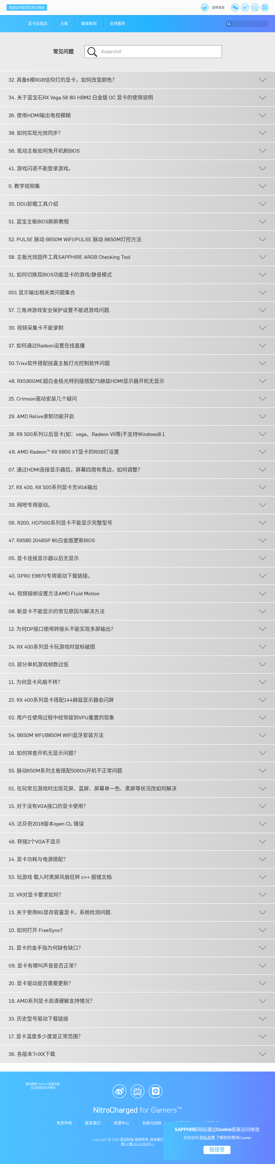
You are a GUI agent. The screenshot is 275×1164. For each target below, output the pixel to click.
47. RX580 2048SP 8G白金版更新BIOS (52, 540)
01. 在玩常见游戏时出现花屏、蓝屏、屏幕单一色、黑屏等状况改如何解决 (93, 788)
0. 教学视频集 (24, 186)
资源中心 (121, 1123)
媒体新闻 (89, 23)
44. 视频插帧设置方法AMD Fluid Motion (54, 593)
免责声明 (64, 1123)
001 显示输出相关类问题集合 (42, 292)
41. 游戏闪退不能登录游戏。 (41, 168)
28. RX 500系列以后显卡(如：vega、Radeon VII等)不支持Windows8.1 (87, 434)
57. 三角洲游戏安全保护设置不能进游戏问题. (59, 310)
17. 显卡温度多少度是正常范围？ (46, 1036)
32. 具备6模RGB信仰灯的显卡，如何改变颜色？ (63, 80)
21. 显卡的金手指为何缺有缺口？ (46, 948)
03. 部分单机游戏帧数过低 (39, 664)
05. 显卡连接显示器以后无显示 (44, 558)
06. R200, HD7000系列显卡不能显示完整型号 (60, 523)
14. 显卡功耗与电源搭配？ (38, 859)
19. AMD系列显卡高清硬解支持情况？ (52, 1001)
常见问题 (63, 51)
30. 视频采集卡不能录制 (36, 328)
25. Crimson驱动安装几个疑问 (43, 399)
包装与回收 (152, 1123)
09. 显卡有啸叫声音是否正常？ (44, 966)
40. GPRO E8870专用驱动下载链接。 (51, 576)
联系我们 (93, 1123)
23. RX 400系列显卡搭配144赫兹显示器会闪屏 (61, 700)
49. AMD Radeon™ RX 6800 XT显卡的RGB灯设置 (64, 452)
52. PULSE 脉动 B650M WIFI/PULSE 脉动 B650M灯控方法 (75, 239)
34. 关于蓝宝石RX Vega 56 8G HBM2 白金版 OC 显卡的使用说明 (81, 97)
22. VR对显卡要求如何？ (36, 895)
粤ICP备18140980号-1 (137, 1144)
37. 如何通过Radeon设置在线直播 (47, 345)
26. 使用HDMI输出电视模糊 (40, 115)
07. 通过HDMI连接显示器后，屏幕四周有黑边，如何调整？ (76, 470)
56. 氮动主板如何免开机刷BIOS (44, 151)
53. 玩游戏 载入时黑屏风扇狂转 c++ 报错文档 (60, 877)
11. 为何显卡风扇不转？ (36, 682)
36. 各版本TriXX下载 (32, 1054)
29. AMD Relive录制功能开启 (41, 416)
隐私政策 (207, 1137)
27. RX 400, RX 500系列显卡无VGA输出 (53, 487)
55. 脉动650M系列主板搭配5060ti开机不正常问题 (65, 771)
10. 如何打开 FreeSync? (36, 930)
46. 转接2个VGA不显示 (35, 841)
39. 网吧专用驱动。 (31, 505)
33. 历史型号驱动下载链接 (38, 1019)
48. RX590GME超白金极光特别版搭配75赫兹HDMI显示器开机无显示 (86, 381)
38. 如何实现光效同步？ (36, 133)
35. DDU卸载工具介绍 (33, 204)
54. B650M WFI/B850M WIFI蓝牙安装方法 (56, 735)
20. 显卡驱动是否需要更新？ (41, 983)
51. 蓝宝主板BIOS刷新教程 (39, 221)
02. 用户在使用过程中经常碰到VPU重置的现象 (61, 717)
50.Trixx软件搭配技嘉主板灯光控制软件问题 (59, 363)
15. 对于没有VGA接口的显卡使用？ (48, 806)
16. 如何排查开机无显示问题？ (44, 753)
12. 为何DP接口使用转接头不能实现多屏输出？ (62, 629)
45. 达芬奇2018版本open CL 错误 (46, 824)
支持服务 (117, 23)
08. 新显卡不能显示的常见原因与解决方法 (57, 611)
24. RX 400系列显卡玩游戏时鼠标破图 (52, 647)
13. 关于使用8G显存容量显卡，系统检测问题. (60, 912)
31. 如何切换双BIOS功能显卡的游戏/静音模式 (60, 275)
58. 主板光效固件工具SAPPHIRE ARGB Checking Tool (70, 257)
